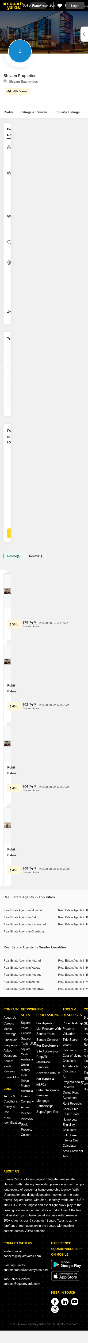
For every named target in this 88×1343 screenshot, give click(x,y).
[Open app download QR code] (84, 34)
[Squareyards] (13, 6)
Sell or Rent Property (37, 5)
